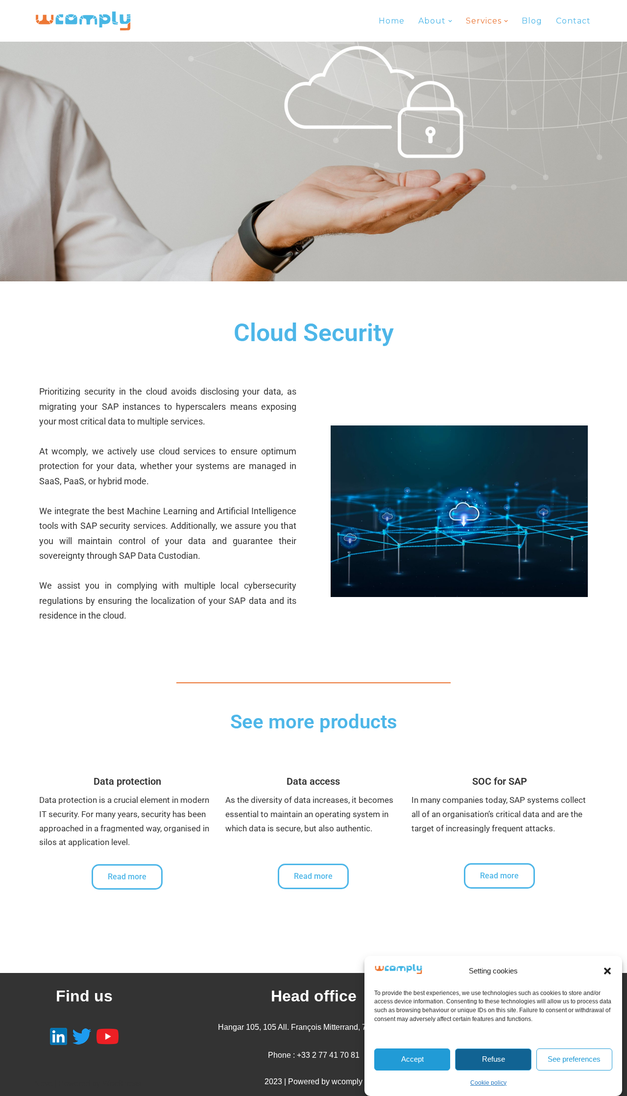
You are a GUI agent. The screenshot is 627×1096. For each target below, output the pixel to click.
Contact (573, 20)
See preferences (574, 1059)
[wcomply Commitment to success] (83, 21)
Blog (532, 20)
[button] (607, 971)
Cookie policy (488, 1082)
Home (392, 20)
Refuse (493, 1059)
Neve (43, 1083)
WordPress (121, 1083)
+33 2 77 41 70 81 (328, 1055)
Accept (412, 1059)
